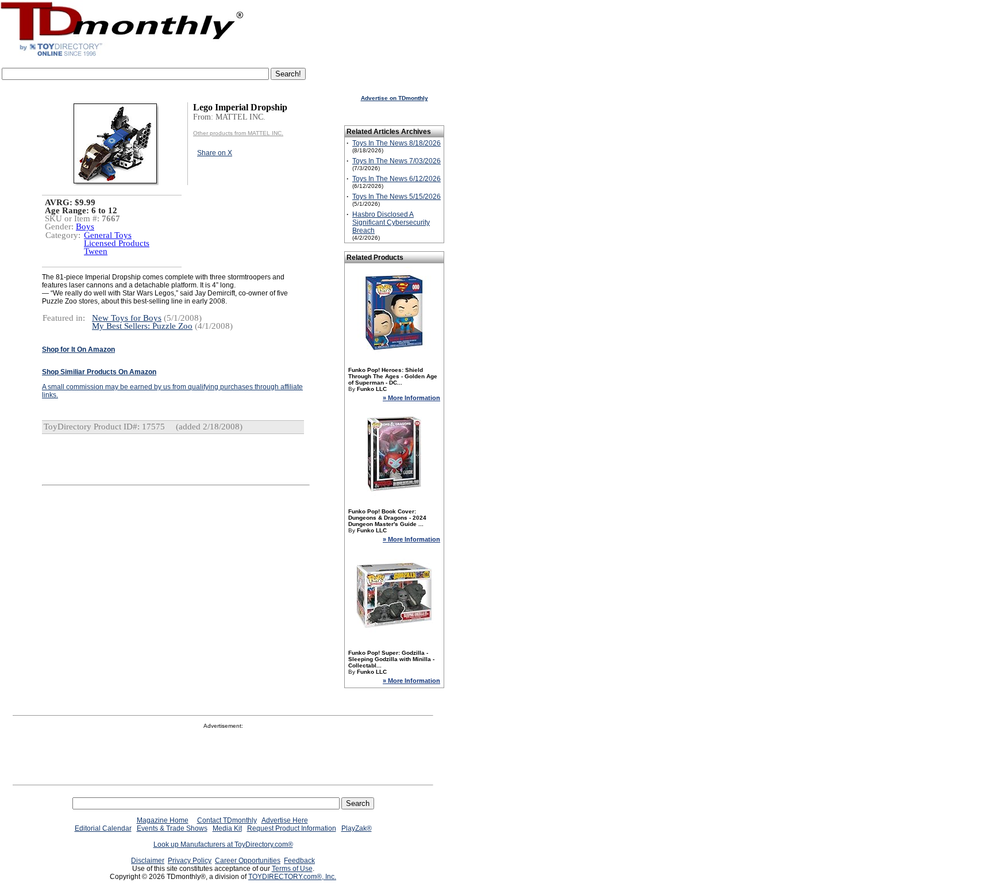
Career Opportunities (247, 861)
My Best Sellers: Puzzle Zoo (142, 326)
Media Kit (227, 828)
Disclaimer (147, 861)
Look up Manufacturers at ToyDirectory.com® (223, 844)
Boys (85, 226)
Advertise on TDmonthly (394, 98)
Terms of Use (292, 869)
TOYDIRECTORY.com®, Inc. (292, 877)
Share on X (214, 153)
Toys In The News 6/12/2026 (396, 179)
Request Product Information (291, 828)
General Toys (108, 235)
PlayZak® (356, 828)
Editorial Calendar (103, 828)
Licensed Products (116, 243)
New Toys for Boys (126, 318)
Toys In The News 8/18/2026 (396, 143)
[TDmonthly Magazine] (122, 56)
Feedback (299, 861)
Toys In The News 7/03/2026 (396, 161)
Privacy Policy (189, 861)
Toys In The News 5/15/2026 (396, 197)
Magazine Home (162, 820)
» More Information (411, 397)
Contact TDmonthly (227, 820)
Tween (95, 251)
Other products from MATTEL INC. (238, 133)
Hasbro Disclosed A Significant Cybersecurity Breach (391, 222)
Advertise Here (284, 820)
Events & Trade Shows (172, 828)
